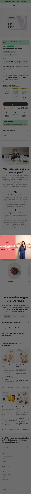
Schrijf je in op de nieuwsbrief (7, 249)
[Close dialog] (1, 236)
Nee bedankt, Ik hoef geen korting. (7, 251)
